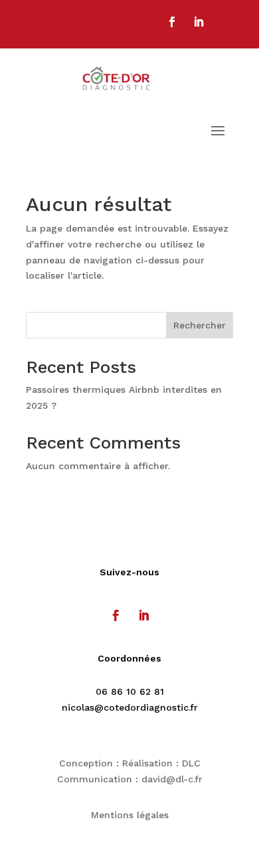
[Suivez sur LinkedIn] (198, 22)
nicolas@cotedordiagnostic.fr (130, 707)
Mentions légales (130, 815)
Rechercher (199, 325)
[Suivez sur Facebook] (172, 22)
